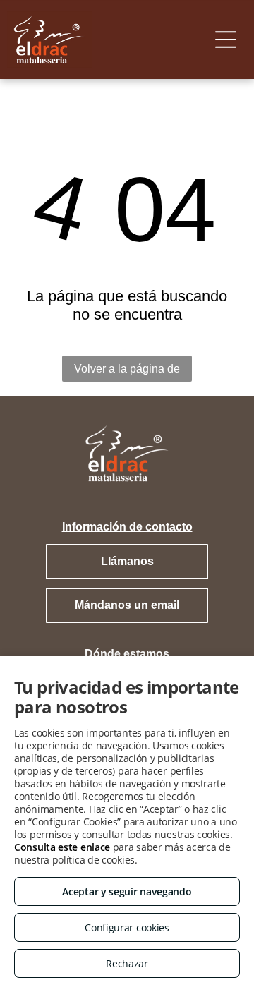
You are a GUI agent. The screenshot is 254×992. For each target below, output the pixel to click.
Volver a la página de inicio (127, 372)
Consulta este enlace (62, 847)
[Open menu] (225, 39)
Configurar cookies (127, 927)
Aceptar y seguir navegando (126, 891)
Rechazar (127, 963)
